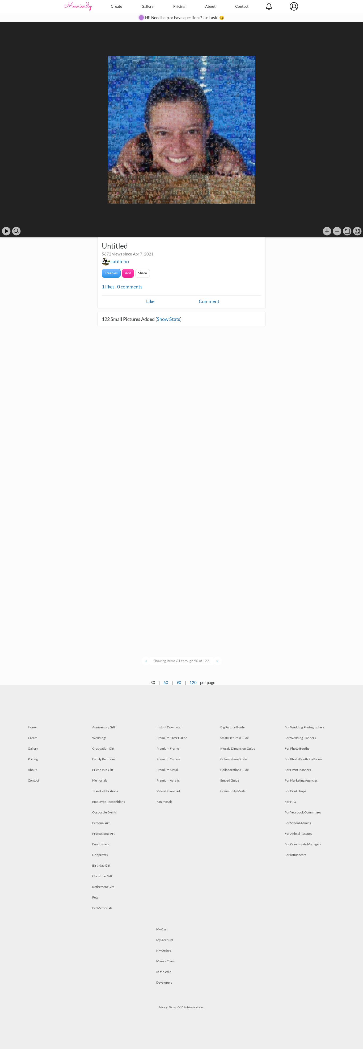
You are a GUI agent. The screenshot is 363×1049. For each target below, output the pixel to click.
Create (116, 6)
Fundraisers (100, 844)
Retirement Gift (103, 887)
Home (32, 727)
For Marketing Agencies (301, 780)
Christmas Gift (102, 876)
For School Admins (298, 823)
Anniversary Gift (103, 727)
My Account (164, 940)
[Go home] (347, 231)
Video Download (168, 791)
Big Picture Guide (232, 727)
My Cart (161, 929)
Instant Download (169, 727)
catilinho (120, 261)
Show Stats (168, 319)
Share (142, 273)
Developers (164, 982)
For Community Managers (303, 844)
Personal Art (100, 823)
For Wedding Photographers (304, 727)
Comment (209, 301)
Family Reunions (103, 759)
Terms (172, 1007)
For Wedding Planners (300, 738)
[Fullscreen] (357, 231)
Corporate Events (104, 812)
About (210, 6)
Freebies (111, 273)
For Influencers (295, 855)
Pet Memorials (102, 908)
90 (178, 682)
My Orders (163, 951)
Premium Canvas (168, 759)
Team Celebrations (105, 791)
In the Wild (163, 972)
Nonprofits (100, 855)
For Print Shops (295, 791)
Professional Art (103, 834)
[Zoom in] (327, 231)
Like (150, 301)
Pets (95, 897)
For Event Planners (298, 770)
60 (165, 682)
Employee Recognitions (108, 802)
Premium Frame (168, 748)
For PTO (290, 802)
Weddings (99, 738)
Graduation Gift (103, 748)
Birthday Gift (101, 865)
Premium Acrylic (168, 780)
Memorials (99, 780)
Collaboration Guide (234, 770)
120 (193, 682)
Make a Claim (165, 961)
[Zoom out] (337, 231)
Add (128, 273)
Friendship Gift (102, 770)
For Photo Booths (297, 748)
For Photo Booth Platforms (303, 759)
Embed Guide (229, 780)
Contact (241, 6)
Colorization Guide (233, 759)
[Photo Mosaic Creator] (78, 6)
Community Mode (233, 791)
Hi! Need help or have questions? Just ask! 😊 (184, 17)
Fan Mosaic (164, 802)
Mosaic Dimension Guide (237, 748)
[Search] (16, 231)
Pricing (179, 6)
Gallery (148, 6)
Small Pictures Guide (234, 738)
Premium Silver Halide (172, 738)
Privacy (163, 1007)
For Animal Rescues (298, 834)
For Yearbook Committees (303, 812)
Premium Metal (167, 770)
